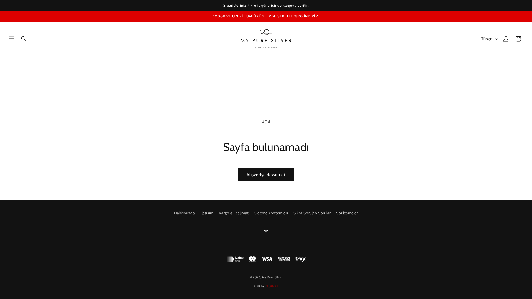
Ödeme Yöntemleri (271, 212)
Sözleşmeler (347, 212)
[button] (12, 39)
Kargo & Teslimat (234, 212)
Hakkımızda (184, 212)
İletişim (207, 212)
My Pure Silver (272, 277)
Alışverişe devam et (266, 174)
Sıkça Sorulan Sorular (312, 212)
